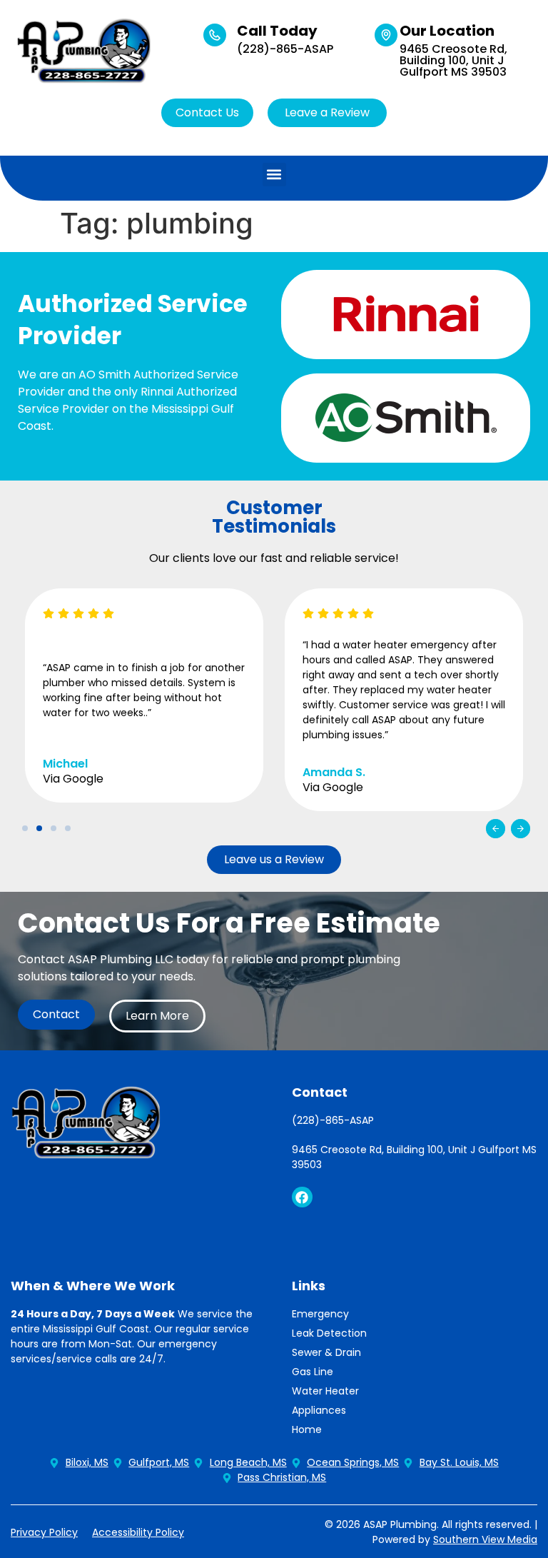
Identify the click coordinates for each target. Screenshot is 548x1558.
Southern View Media (485, 1539)
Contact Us (207, 112)
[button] (274, 174)
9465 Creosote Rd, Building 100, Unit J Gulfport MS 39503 (453, 60)
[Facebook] (302, 1197)
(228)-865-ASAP (285, 49)
